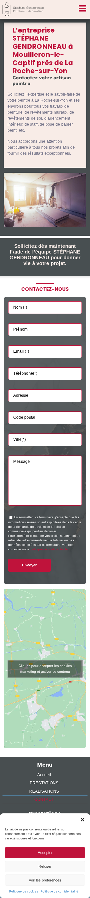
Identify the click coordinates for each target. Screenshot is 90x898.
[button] (82, 819)
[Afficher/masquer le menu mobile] (83, 8)
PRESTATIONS (44, 783)
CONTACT (44, 799)
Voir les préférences (45, 880)
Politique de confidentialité (59, 891)
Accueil (44, 775)
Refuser (45, 866)
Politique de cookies (23, 891)
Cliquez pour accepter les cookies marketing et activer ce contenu (45, 669)
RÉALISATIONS (44, 791)
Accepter (45, 852)
